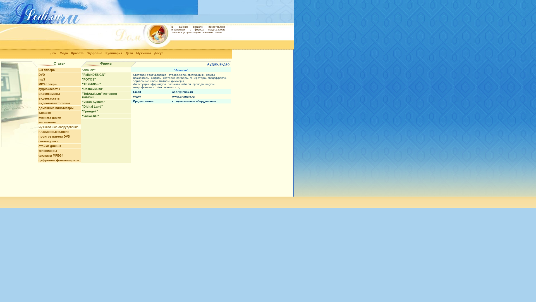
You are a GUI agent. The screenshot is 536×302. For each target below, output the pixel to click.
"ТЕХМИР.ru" (91, 84)
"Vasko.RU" (90, 116)
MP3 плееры (48, 84)
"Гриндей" (90, 111)
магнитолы (47, 122)
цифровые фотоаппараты (59, 160)
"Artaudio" (88, 70)
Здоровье (94, 53)
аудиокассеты (49, 89)
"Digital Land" (92, 106)
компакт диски (50, 117)
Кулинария (114, 53)
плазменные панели (54, 131)
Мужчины (143, 53)
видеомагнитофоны (54, 103)
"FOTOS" (89, 79)
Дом (53, 53)
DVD (42, 74)
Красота (77, 53)
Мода (64, 53)
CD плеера (47, 70)
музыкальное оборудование (58, 127)
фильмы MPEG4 (51, 155)
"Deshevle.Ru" (92, 89)
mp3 (42, 79)
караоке (45, 112)
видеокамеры (49, 93)
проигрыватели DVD (54, 136)
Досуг (158, 53)
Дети (129, 53)
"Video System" (93, 101)
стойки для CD (50, 146)
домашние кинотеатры (56, 108)
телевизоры (48, 150)
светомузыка (48, 141)
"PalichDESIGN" (94, 74)
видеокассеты (49, 98)
